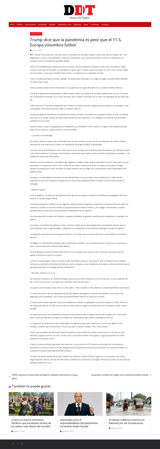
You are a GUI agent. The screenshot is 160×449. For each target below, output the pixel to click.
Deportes (77, 24)
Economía (95, 24)
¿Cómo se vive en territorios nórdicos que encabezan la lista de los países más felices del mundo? (31, 423)
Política (20, 24)
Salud (86, 24)
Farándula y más (64, 24)
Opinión (52, 24)
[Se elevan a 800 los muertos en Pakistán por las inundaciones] (128, 393)
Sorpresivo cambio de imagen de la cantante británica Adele (119, 375)
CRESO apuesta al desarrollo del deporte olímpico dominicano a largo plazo (45, 377)
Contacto (105, 24)
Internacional (30, 24)
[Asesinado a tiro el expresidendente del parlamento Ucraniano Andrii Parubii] (80, 393)
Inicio (12, 24)
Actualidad (42, 24)
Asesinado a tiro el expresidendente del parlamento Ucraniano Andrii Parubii (79, 423)
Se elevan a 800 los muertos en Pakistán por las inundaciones (126, 421)
